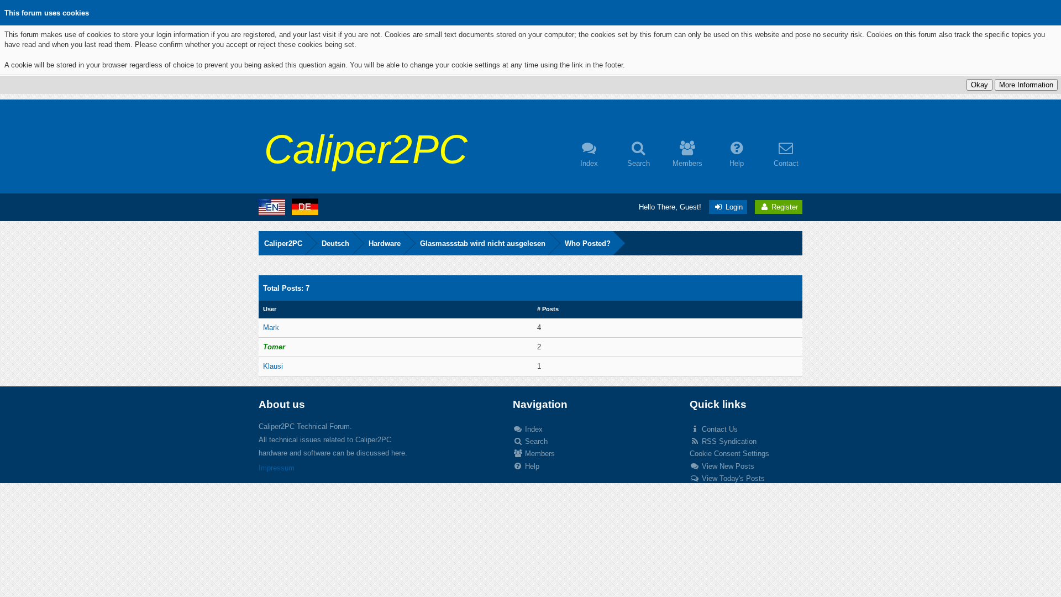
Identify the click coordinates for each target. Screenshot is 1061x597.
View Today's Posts (732, 478)
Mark (271, 327)
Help (531, 466)
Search (535, 441)
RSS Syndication (728, 441)
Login (733, 207)
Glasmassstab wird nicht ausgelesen (482, 243)
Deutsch (335, 243)
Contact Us (719, 429)
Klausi (273, 366)
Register (783, 207)
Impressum (277, 468)
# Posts (548, 309)
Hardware (385, 243)
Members (539, 453)
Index (533, 429)
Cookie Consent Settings (729, 453)
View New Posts (727, 466)
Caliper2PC (283, 243)
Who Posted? (588, 243)
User (269, 309)
